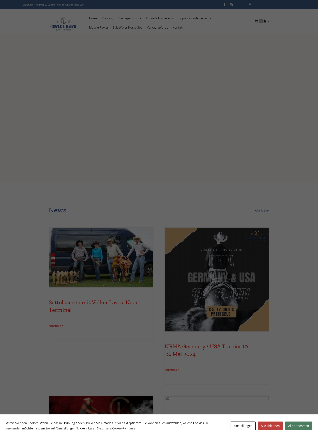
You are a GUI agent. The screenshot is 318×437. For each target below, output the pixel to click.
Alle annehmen (298, 426)
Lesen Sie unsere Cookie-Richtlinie (111, 428)
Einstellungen (243, 426)
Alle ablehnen (270, 426)
